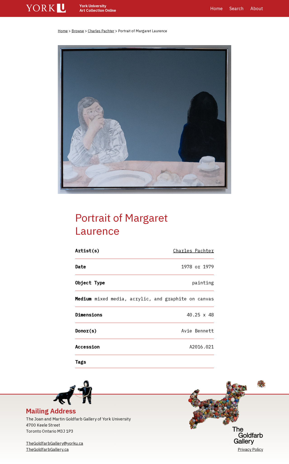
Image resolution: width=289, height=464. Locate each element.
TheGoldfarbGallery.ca (47, 449)
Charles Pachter (101, 31)
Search (236, 8)
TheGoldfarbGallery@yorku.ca (54, 443)
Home (216, 8)
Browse (78, 31)
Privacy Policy (250, 449)
